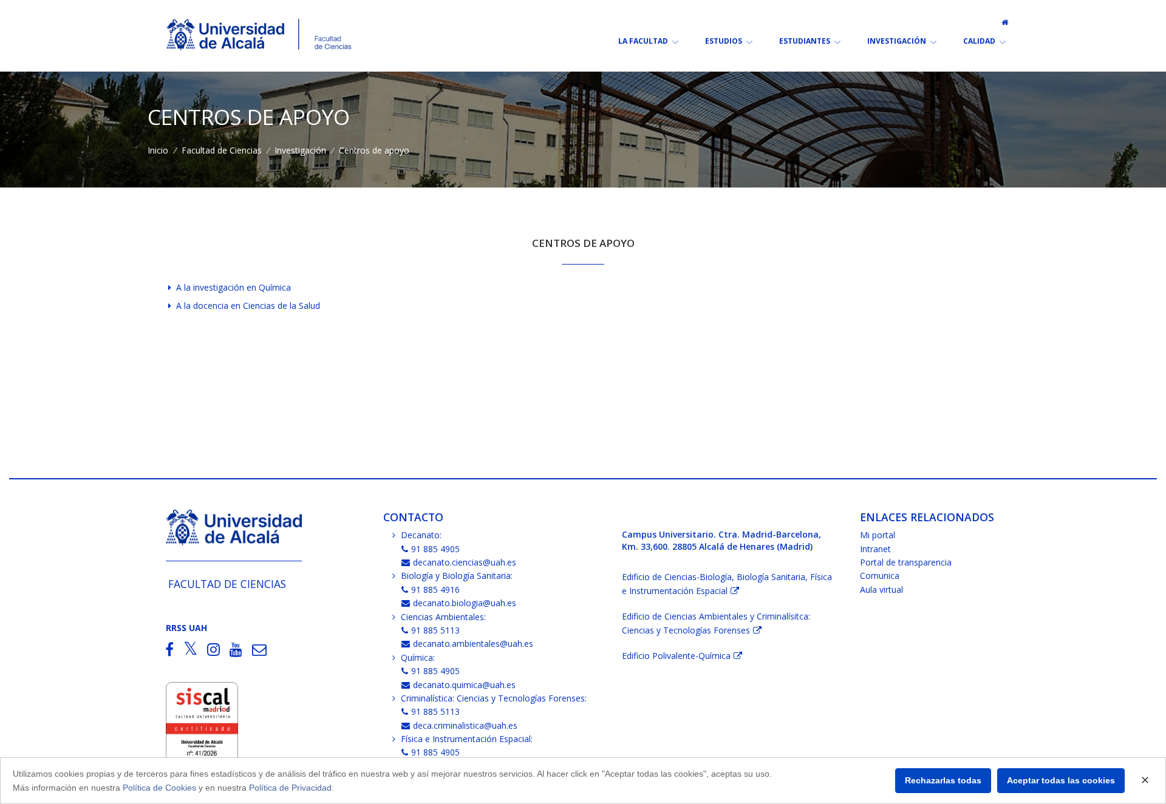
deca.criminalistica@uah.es (465, 725)
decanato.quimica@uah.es (464, 685)
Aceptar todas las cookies (1061, 780)
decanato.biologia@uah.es (464, 603)
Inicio (158, 150)
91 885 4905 (435, 549)
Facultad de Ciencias (222, 150)
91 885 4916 (435, 589)
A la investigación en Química (233, 287)
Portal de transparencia (906, 562)
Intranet (875, 549)
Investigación (300, 150)
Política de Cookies (159, 787)
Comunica (879, 575)
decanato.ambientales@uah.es (473, 643)
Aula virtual (881, 589)
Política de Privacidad (290, 787)
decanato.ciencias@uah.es (464, 562)
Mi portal (877, 535)
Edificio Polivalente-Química (676, 655)
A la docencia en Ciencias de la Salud (248, 305)
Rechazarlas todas (943, 780)
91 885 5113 (435, 630)
